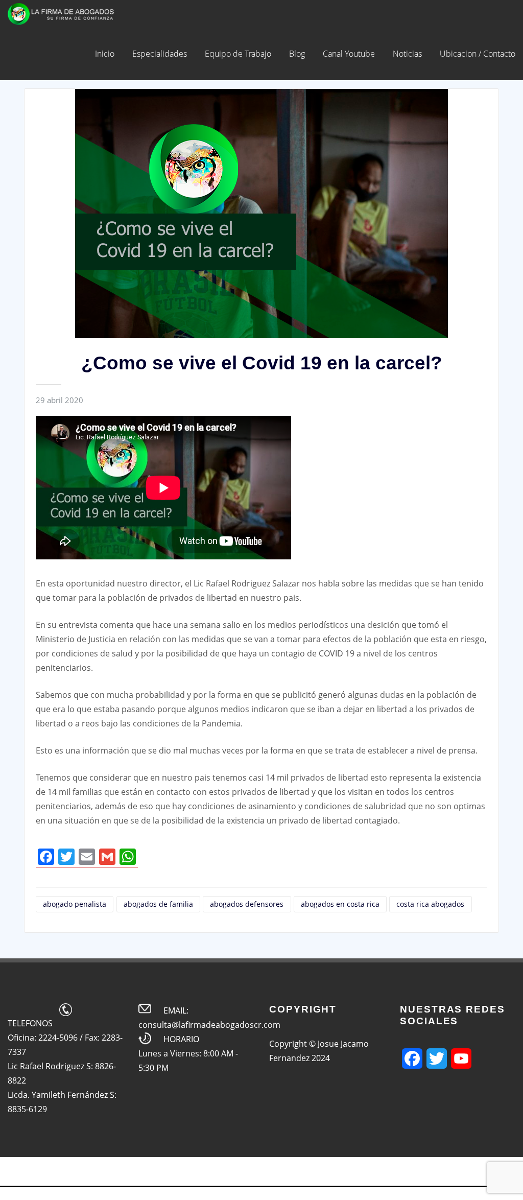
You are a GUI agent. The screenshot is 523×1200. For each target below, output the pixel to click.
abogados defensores (246, 904)
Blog (297, 53)
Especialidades (159, 53)
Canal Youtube (349, 53)
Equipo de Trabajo (238, 53)
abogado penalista (74, 904)
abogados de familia (158, 904)
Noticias (407, 53)
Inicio (104, 53)
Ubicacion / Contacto (477, 53)
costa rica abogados (430, 904)
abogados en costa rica (340, 904)
